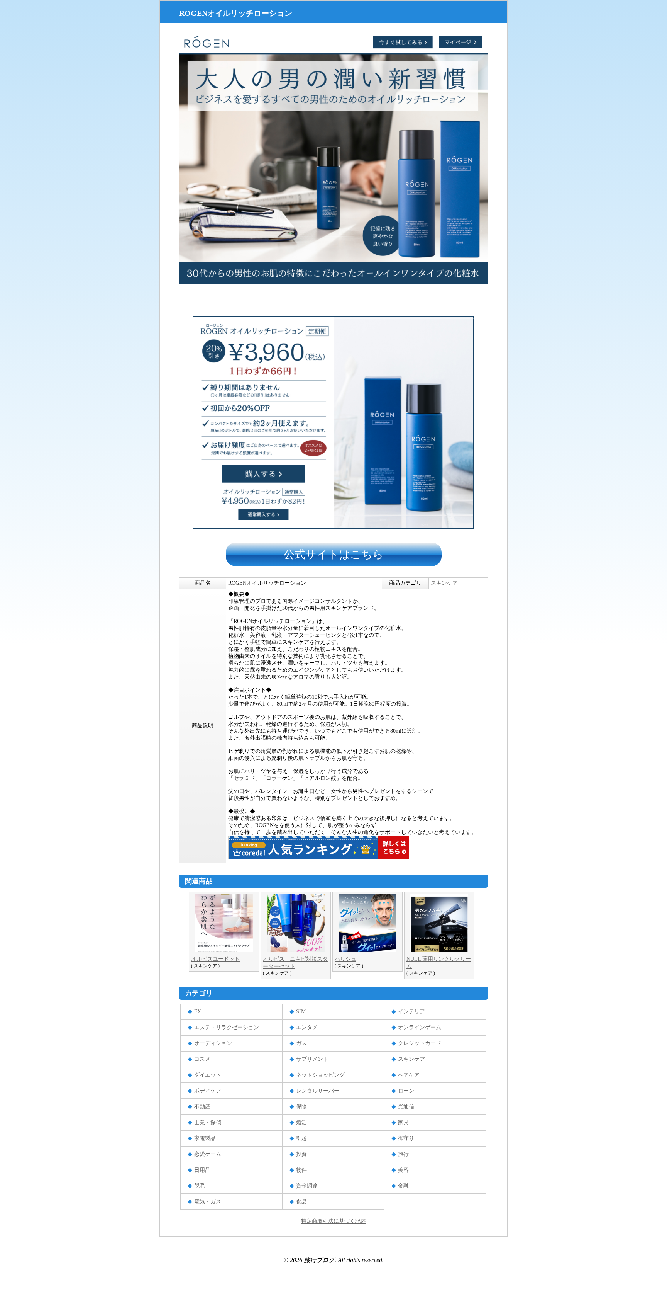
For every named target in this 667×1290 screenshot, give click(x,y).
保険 (301, 1107)
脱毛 (199, 1186)
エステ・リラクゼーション (226, 1027)
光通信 (406, 1107)
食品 (301, 1202)
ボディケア (207, 1091)
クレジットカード (419, 1043)
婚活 (301, 1122)
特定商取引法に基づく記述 (333, 1221)
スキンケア (444, 583)
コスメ (202, 1059)
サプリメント (312, 1059)
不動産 (202, 1107)
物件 (301, 1170)
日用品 (202, 1170)
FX (197, 1011)
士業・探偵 (207, 1122)
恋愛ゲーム (207, 1154)
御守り (406, 1138)
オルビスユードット (215, 959)
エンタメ (307, 1027)
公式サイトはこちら (334, 554)
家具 (403, 1122)
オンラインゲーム (419, 1027)
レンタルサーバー (317, 1091)
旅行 (403, 1154)
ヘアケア (409, 1075)
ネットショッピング (320, 1075)
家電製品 (205, 1138)
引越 (301, 1138)
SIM (301, 1011)
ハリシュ (345, 959)
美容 (403, 1170)
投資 (301, 1154)
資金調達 (307, 1186)
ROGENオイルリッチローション (235, 13)
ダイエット (207, 1075)
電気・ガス (207, 1202)
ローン (406, 1091)
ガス (301, 1043)
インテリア (411, 1011)
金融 (403, 1186)
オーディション (213, 1043)
